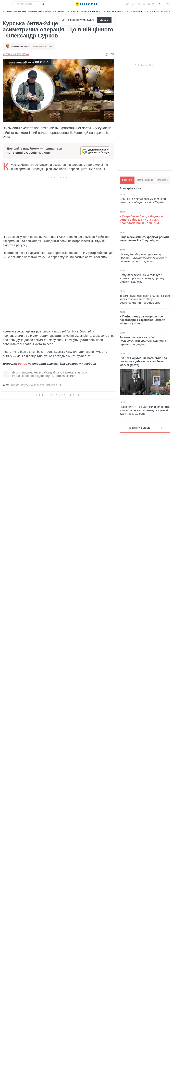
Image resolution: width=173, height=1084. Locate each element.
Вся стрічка (127, 188)
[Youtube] (143, 4)
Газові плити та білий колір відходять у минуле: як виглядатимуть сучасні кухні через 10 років (145, 410)
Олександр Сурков (20, 46)
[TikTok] (159, 4)
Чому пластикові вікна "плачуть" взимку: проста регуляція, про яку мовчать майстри (142, 278)
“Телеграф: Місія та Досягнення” (151, 11)
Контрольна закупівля (85, 11)
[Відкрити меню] (5, 4)
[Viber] (133, 4)
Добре (104, 20)
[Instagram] (153, 4)
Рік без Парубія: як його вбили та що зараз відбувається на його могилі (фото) (143, 361)
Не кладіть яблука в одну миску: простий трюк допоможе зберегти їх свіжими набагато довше (143, 258)
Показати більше (139, 427)
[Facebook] (127, 4)
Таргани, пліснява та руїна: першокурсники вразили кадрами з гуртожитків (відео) (143, 341)
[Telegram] (138, 4)
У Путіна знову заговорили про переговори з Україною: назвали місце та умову (142, 320)
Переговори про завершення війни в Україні (35, 11)
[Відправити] (43, 4)
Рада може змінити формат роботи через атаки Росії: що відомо (144, 238)
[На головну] (86, 4)
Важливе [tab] (162, 180)
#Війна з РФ (54, 385)
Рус (168, 4)
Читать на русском (16, 54)
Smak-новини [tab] (145, 180)
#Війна (15, 385)
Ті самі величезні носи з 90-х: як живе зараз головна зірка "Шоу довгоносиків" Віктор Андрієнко (145, 299)
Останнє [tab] (127, 180)
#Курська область (32, 385)
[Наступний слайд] (169, 11)
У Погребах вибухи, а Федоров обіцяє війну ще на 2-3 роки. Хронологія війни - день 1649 (141, 220)
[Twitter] (148, 4)
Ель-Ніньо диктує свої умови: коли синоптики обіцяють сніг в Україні (143, 200)
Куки (90, 19)
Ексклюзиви (115, 11)
